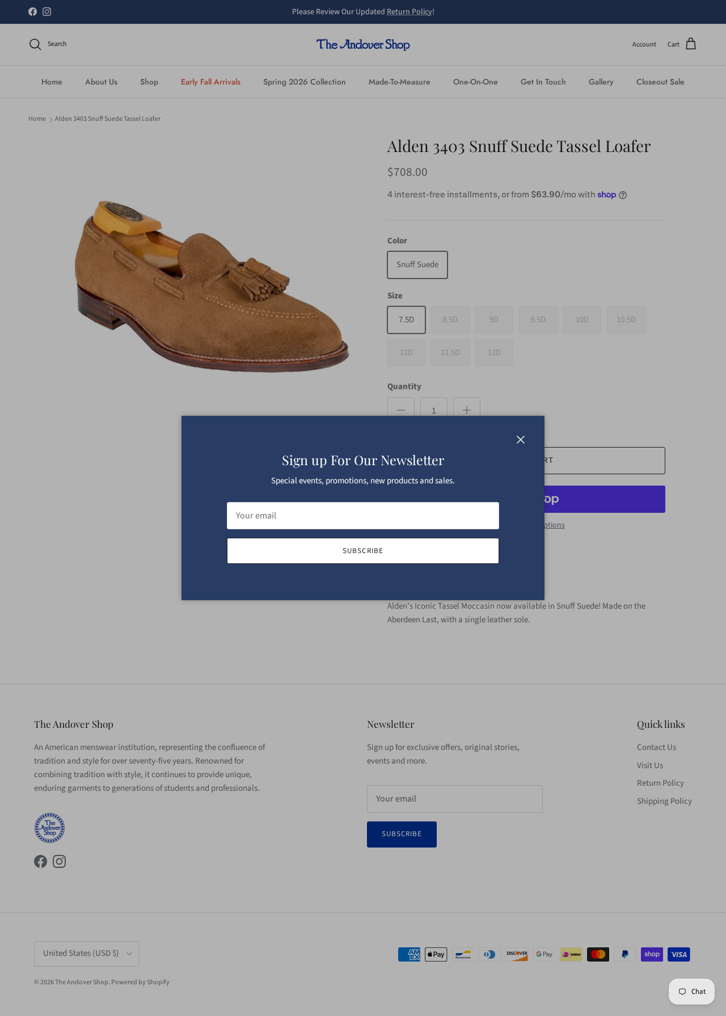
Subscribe (363, 551)
